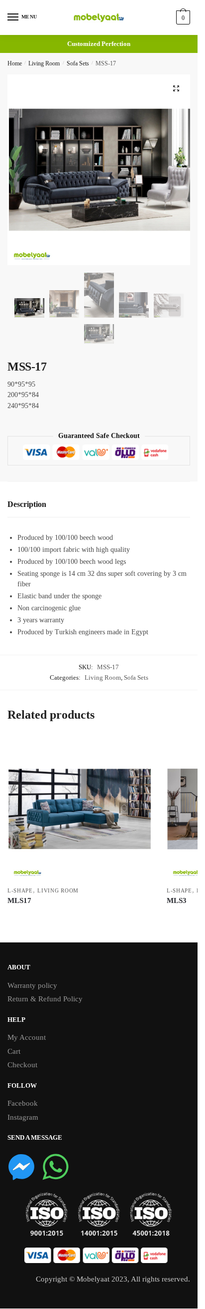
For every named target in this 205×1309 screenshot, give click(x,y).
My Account (26, 1037)
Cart (13, 1051)
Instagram (22, 1117)
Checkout (22, 1065)
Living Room (44, 63)
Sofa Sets (78, 63)
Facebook (22, 1103)
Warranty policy (32, 985)
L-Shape (20, 890)
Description (26, 504)
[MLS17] (79, 809)
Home (14, 63)
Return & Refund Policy (45, 999)
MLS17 (19, 900)
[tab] (98, 504)
